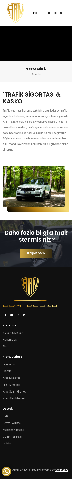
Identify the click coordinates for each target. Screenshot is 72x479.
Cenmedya (61, 469)
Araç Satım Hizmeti (14, 391)
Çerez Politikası (12, 423)
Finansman (9, 364)
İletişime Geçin (36, 253)
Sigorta (7, 371)
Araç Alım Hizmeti (14, 398)
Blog (5, 346)
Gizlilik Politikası (12, 436)
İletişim (7, 443)
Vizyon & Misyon (13, 332)
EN (35, 13)
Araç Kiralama (11, 378)
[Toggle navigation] (67, 13)
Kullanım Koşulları (13, 429)
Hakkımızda (10, 339)
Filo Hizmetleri (11, 384)
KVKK (6, 416)
